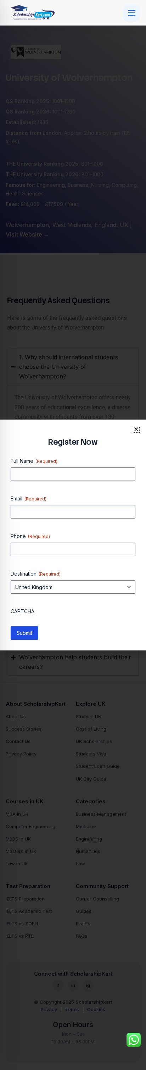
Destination (36, 574)
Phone (30, 536)
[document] (73, 535)
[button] (136, 429)
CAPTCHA (22, 611)
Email (28, 498)
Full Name (34, 461)
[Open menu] (131, 13)
